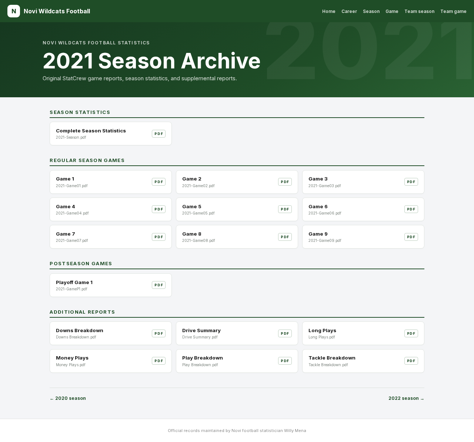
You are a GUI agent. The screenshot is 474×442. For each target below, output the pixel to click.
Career (349, 11)
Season (371, 11)
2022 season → (406, 398)
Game (391, 11)
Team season (419, 11)
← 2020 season (68, 398)
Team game (453, 11)
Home (329, 11)
